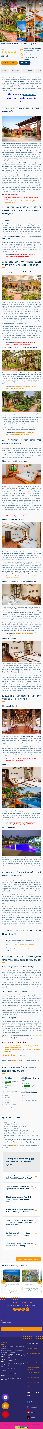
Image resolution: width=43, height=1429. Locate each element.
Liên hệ (29, 1387)
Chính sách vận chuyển (34, 1358)
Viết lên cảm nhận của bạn (28, 1259)
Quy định (28, 71)
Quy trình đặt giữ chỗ (33, 1372)
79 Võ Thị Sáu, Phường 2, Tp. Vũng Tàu (16, 1359)
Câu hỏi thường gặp (33, 1382)
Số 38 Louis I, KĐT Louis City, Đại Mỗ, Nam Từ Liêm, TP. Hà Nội (16, 1355)
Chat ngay (24, 63)
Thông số (15, 71)
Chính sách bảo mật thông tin (33, 1368)
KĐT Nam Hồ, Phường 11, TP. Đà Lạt (16, 1364)
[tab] (15, 71)
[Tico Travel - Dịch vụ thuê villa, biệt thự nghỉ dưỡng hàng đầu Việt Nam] (9, 7)
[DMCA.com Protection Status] (21, 1427)
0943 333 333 (19, 945)
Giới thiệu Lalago (32, 1348)
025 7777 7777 (29, 945)
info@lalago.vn (12, 1373)
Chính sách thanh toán (33, 1353)
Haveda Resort (27, 1284)
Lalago (16, 1424)
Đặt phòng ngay (9, 63)
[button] (39, 1282)
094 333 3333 (15, 1060)
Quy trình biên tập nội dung (33, 1378)
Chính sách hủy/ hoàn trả (34, 1362)
